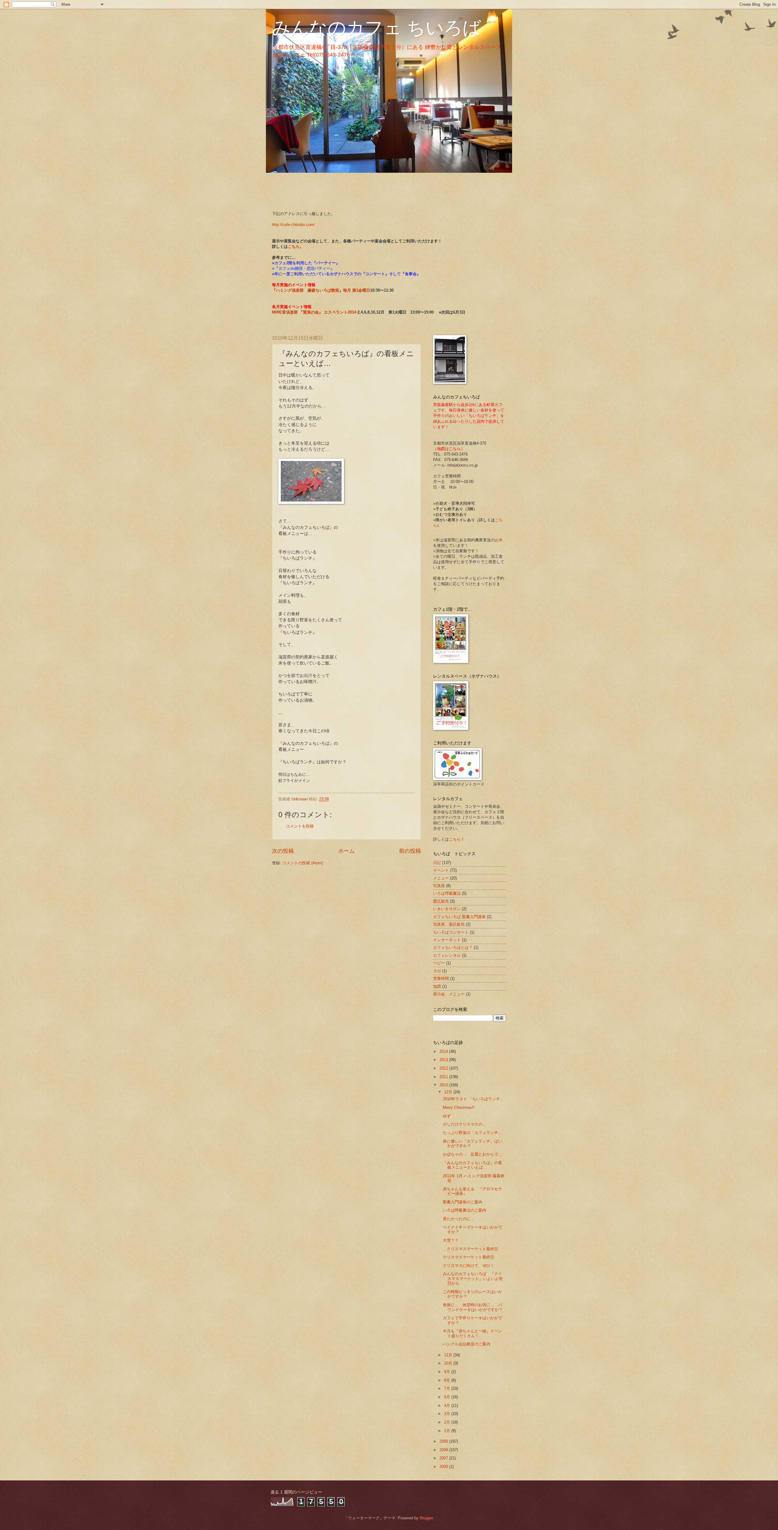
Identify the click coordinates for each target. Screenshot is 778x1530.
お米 (499, 540)
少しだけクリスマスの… (464, 1124)
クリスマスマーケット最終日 (468, 1257)
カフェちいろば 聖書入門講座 (459, 916)
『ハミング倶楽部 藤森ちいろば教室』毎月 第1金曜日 (321, 290)
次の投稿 (283, 851)
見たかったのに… (460, 1218)
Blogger (426, 1518)
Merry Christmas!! (458, 1107)
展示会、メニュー (449, 994)
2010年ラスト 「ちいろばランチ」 (473, 1099)
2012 (444, 1068)
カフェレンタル (447, 955)
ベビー (439, 963)
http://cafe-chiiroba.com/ (293, 224)
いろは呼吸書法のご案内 (464, 1210)
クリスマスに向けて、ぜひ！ (468, 1265)
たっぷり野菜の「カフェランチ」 (472, 1132)
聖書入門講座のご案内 (462, 1202)
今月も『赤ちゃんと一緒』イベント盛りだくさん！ (472, 1333)
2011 (444, 1076)
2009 (444, 1441)
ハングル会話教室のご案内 (466, 1344)
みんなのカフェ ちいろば (376, 28)
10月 (448, 1363)
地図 (437, 986)
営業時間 (441, 978)
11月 (448, 1355)
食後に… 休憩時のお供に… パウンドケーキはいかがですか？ (473, 1307)
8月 (447, 1380)
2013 (444, 1059)
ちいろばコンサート (451, 932)
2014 (444, 1051)
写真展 (439, 885)
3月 (447, 1413)
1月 (447, 1430)
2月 (447, 1422)
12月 (448, 1092)
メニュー (441, 878)
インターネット (447, 940)
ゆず (447, 1116)
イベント (441, 870)
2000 (444, 1466)
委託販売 (441, 901)
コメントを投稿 (300, 826)
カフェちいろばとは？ (453, 947)
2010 (444, 1085)
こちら (455, 839)
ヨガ (437, 971)
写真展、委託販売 (449, 924)
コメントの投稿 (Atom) (302, 863)
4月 (447, 1405)
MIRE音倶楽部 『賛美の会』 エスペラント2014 (314, 312)
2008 (444, 1450)
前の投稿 (410, 851)
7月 (447, 1388)
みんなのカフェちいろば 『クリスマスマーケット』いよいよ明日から (473, 1278)
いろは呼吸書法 (447, 893)
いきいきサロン (447, 909)
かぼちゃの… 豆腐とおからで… (472, 1154)
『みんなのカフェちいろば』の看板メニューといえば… (472, 1165)
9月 (447, 1371)
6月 (447, 1397)
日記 (437, 862)
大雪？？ (451, 1240)
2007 (444, 1458)
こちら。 (296, 246)
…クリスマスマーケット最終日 (470, 1249)
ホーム (346, 851)
